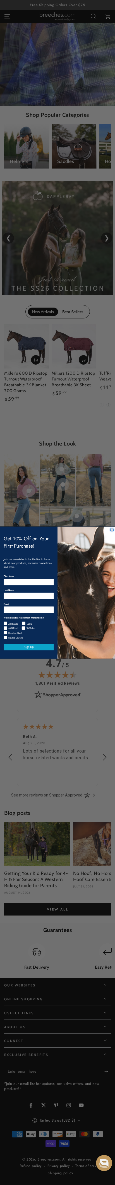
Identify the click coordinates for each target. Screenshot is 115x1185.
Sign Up (28, 647)
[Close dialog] (112, 529)
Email (6, 603)
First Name (9, 576)
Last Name (9, 590)
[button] (104, 1163)
